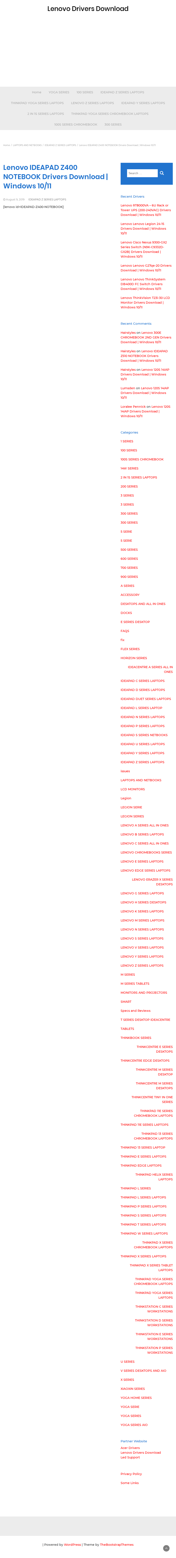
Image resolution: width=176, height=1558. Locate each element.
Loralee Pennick (133, 407)
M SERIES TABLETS (135, 984)
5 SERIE (126, 532)
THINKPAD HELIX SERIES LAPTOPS (154, 1177)
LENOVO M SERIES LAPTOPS (142, 920)
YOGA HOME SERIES (136, 1398)
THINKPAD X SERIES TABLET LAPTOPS (151, 1267)
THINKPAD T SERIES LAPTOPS (143, 1224)
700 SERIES (129, 568)
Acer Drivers (130, 1448)
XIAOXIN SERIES (133, 1389)
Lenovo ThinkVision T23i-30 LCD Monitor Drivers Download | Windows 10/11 (145, 302)
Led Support (130, 1457)
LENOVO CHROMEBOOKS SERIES (146, 852)
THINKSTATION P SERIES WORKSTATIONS (154, 1350)
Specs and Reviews (135, 1011)
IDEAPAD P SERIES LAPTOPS (143, 726)
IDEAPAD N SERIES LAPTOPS (143, 717)
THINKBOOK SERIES (136, 1038)
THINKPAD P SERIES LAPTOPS (144, 1206)
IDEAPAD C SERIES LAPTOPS (143, 681)
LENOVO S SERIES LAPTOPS (142, 938)
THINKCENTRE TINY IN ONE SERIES (152, 1099)
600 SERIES (129, 559)
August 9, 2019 (15, 199)
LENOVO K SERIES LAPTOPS (142, 911)
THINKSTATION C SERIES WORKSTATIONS (154, 1309)
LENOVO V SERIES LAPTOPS (142, 947)
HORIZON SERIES (134, 658)
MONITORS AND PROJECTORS (144, 993)
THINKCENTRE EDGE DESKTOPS (145, 1061)
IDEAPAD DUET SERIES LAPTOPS (146, 699)
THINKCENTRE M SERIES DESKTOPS (154, 1085)
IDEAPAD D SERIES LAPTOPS (143, 690)
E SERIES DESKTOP (135, 622)
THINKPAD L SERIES (136, 1188)
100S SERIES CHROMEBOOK (75, 124)
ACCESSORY (130, 595)
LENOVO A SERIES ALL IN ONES (145, 825)
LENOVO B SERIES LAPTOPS (142, 834)
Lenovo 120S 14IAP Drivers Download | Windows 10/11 (145, 374)
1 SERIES (127, 441)
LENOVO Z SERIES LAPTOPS (92, 103)
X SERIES (127, 1380)
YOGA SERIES (59, 92)
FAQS (125, 631)
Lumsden (128, 388)
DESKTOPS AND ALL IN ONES (143, 604)
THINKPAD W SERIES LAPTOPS (144, 1233)
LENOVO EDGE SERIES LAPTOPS (145, 870)
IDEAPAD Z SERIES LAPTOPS (122, 92)
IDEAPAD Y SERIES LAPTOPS (143, 103)
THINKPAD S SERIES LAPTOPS (143, 1215)
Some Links (130, 1483)
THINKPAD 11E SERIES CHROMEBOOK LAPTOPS (153, 1113)
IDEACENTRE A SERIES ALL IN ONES (150, 669)
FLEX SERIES (130, 649)
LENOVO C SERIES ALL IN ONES (145, 843)
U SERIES (128, 1362)
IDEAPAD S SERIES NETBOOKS (144, 735)
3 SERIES (127, 495)
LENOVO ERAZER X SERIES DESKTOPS (152, 882)
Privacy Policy (131, 1474)
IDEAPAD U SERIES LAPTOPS (143, 744)
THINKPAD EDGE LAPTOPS (141, 1165)
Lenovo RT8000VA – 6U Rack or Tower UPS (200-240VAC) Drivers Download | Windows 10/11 (146, 210)
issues (125, 771)
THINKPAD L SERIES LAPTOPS (143, 1197)
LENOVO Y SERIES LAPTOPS (142, 956)
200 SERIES (129, 486)
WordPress (72, 1545)
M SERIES (128, 975)
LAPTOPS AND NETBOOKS (141, 780)
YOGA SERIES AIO (134, 1425)
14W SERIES (129, 468)
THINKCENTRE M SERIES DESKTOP (154, 1072)
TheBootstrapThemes (117, 1545)
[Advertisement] (88, 54)
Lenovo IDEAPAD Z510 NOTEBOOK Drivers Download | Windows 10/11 (144, 356)
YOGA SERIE (130, 1407)
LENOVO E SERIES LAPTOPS (142, 861)
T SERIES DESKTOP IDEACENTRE (145, 1020)
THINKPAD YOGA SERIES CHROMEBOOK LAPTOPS (110, 114)
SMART (126, 1002)
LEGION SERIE (131, 807)
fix (122, 640)
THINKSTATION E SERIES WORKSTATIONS (154, 1336)
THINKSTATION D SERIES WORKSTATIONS (154, 1322)
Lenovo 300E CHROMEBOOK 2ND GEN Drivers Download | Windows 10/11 (146, 337)
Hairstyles (128, 333)
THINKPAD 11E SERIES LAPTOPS (144, 1125)
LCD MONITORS (133, 789)
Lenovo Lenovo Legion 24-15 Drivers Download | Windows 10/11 (143, 228)
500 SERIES (129, 550)
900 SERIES (129, 577)
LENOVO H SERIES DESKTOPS (143, 902)
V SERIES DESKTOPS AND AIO (143, 1371)
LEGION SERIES (132, 816)
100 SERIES (85, 92)
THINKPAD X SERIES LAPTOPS (143, 1256)
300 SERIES (113, 124)
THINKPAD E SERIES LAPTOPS (143, 1156)
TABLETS (127, 1029)
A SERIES (127, 586)
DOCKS (126, 613)
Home (36, 92)
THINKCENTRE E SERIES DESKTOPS (155, 1049)
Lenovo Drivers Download (141, 1453)
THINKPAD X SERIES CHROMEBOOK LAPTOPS (153, 1245)
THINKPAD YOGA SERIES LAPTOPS (37, 103)
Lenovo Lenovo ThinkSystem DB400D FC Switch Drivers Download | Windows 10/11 (143, 284)
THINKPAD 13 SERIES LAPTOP (143, 1147)
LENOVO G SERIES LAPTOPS (142, 893)
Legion (126, 798)
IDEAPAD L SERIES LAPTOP (141, 708)
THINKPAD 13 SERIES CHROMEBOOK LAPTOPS (153, 1136)
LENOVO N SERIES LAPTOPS (142, 929)
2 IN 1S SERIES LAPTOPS (45, 114)
